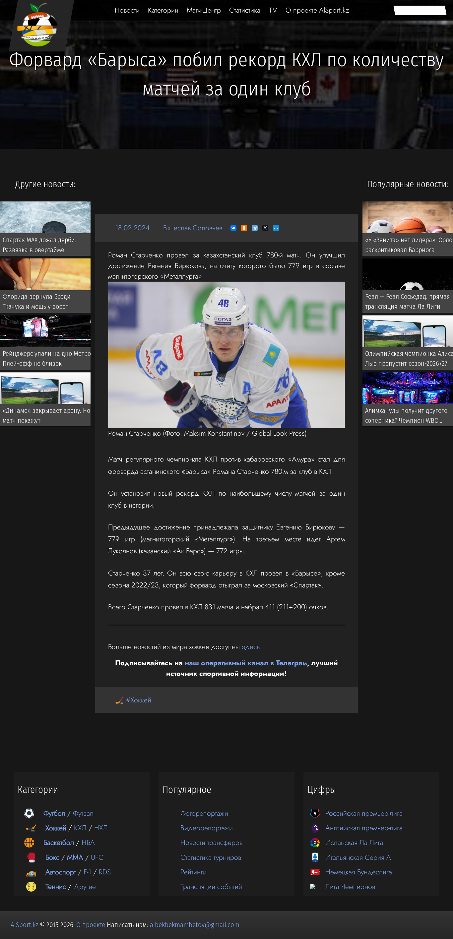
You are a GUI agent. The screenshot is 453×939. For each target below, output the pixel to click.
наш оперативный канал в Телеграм (246, 663)
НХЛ (101, 828)
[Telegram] (255, 228)
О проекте (91, 924)
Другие (85, 886)
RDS (105, 872)
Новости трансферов (211, 842)
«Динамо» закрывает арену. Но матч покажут (46, 415)
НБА (88, 842)
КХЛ (80, 828)
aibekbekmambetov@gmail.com (194, 924)
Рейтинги (193, 872)
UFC (97, 857)
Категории (163, 10)
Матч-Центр (204, 10)
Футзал (83, 813)
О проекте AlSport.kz (317, 10)
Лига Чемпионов (350, 886)
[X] (265, 228)
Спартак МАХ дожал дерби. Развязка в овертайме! (39, 244)
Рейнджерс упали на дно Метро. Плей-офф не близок (47, 358)
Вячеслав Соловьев (192, 228)
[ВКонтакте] (233, 228)
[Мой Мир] (276, 228)
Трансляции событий (211, 886)
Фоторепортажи (204, 813)
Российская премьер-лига (364, 813)
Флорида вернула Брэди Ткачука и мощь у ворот (37, 301)
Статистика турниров (210, 857)
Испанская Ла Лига (354, 842)
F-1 (87, 872)
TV (273, 10)
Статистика (244, 10)
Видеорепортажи (206, 828)
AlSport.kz (24, 924)
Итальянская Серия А (358, 857)
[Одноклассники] (244, 228)
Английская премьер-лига (364, 828)
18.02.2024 (132, 228)
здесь (251, 646)
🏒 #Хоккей (133, 700)
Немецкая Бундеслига (358, 872)
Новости (127, 10)
